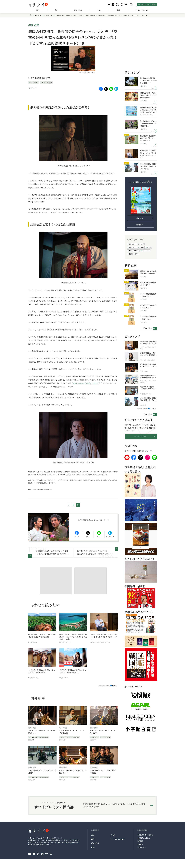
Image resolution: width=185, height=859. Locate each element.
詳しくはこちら (141, 436)
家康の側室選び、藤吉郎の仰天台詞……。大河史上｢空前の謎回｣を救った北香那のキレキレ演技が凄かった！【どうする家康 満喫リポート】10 (96, 15)
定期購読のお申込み (143, 838)
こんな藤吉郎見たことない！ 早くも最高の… (42, 771)
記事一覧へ (147, 328)
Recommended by (104, 685)
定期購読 (139, 224)
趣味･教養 (78, 10)
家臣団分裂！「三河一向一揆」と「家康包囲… (72, 731)
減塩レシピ (132, 247)
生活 (118, 10)
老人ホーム (145, 251)
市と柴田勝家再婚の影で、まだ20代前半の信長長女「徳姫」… (148, 80)
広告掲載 (140, 841)
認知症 (149, 247)
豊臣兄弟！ (132, 244)
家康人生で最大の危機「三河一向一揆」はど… (103, 731)
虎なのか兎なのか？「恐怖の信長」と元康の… (103, 771)
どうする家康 (48, 15)
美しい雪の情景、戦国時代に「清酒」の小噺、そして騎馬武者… (148, 166)
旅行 (57, 10)
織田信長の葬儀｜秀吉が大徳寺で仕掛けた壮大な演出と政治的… (148, 95)
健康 (99, 10)
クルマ (141, 244)
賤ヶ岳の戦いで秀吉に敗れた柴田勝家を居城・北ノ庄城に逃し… (148, 123)
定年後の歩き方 (134, 251)
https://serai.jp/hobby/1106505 (85, 383)
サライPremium (118, 839)
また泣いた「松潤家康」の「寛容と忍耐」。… (42, 731)
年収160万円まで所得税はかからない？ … (148, 283)
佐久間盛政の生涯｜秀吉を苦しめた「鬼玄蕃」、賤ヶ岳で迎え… (148, 138)
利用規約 (140, 844)
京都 (130, 254)
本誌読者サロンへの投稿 (145, 835)
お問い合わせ (141, 847)
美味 (38, 10)
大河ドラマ (34, 82)
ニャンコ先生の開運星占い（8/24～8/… (148, 295)
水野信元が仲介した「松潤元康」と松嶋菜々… (73, 771)
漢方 (136, 254)
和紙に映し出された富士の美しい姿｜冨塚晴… (148, 272)
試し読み (139, 218)
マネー (141, 247)
